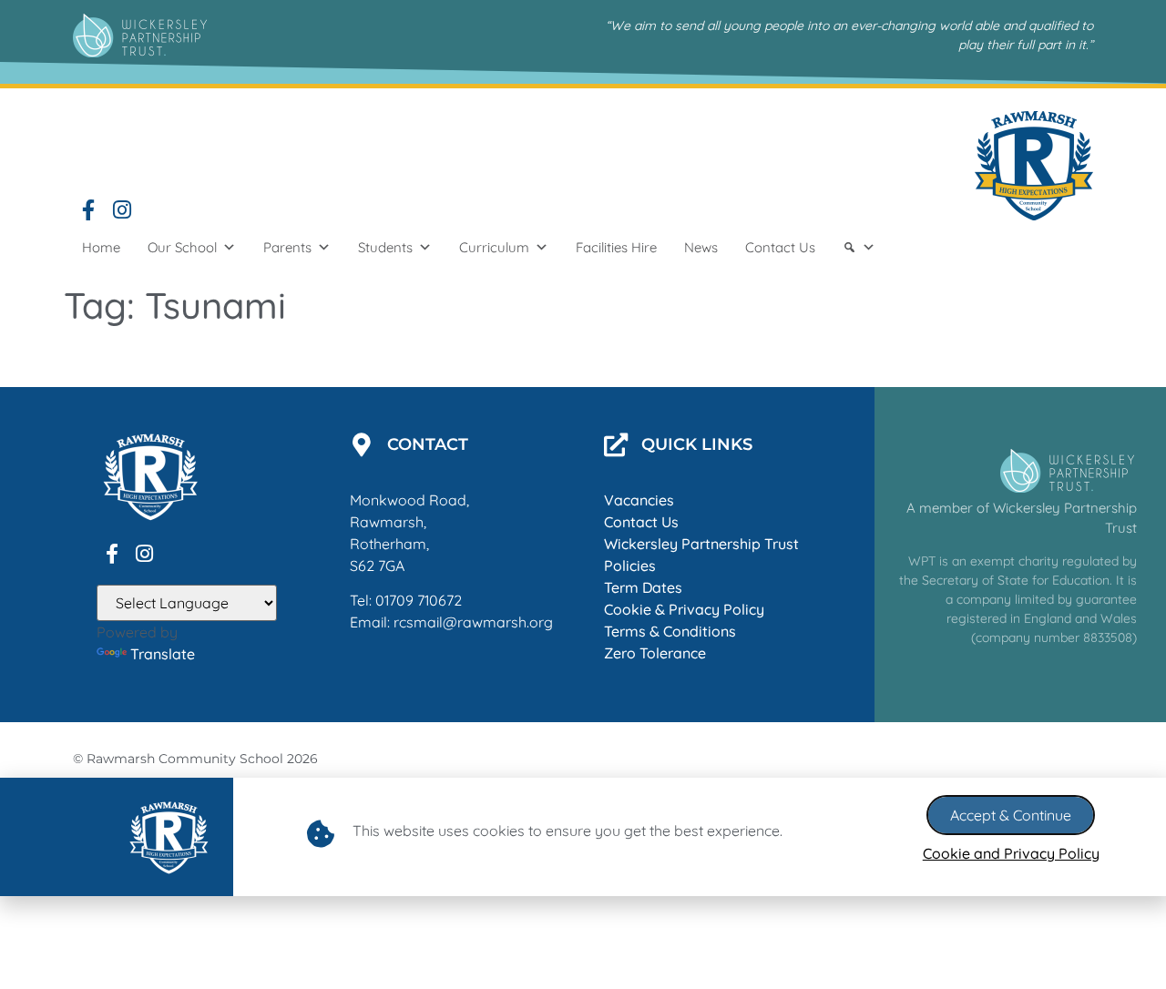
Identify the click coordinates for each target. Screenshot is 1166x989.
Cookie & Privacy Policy (684, 609)
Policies (630, 565)
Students (385, 247)
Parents (287, 247)
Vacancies (639, 500)
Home (101, 247)
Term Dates (643, 587)
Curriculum (494, 247)
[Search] (859, 247)
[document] (583, 837)
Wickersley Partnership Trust (701, 544)
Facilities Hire (616, 247)
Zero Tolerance (655, 653)
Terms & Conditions (670, 631)
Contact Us (780, 247)
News (701, 247)
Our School (182, 247)
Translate (162, 654)
